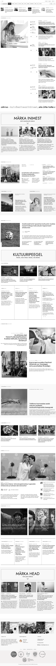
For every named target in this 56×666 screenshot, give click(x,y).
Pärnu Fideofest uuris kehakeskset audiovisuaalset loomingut (46, 280)
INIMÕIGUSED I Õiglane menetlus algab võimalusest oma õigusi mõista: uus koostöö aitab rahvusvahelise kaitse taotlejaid (45, 141)
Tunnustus (40, 437)
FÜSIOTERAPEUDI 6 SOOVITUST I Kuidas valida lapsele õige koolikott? (46, 88)
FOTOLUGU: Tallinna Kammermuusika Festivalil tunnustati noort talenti (46, 44)
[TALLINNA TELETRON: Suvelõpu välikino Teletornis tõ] (32, 628)
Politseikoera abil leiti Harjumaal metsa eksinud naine (48, 495)
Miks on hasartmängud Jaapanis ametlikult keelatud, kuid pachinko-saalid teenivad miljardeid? (20, 550)
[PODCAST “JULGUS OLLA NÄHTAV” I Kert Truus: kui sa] (14, 628)
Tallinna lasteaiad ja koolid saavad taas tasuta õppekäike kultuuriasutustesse (8, 439)
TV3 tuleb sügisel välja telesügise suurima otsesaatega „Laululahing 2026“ (38, 243)
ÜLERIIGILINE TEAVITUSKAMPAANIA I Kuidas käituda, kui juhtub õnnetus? (15, 337)
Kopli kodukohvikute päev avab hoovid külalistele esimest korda (50, 243)
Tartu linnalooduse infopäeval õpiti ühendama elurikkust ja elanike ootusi (27, 439)
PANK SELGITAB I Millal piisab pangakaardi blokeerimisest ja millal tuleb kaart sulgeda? (46, 66)
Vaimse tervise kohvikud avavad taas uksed (48, 499)
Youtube (53, 1)
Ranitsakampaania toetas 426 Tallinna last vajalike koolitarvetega (23, 10)
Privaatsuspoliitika (40, 642)
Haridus (43, 291)
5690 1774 (24, 641)
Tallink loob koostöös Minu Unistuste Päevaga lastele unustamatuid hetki (50, 11)
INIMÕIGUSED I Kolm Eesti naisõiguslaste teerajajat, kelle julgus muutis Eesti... (41, 525)
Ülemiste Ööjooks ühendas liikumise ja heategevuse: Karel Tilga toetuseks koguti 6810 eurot (36, 11)
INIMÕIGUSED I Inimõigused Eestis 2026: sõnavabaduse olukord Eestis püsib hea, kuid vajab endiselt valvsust (49, 201)
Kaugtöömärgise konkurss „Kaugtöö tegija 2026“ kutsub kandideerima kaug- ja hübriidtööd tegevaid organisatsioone (46, 440)
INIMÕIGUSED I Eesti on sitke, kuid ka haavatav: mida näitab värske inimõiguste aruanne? (6, 296)
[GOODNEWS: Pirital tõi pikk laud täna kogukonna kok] (5, 628)
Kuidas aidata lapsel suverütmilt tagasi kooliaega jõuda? (48, 547)
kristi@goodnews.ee (25, 642)
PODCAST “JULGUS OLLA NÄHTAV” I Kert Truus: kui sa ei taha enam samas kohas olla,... (49, 179)
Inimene (44, 176)
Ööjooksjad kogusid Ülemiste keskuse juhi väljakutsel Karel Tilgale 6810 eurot (35, 548)
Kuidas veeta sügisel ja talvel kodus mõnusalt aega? (7, 547)
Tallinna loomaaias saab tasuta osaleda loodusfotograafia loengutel (41, 405)
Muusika (39, 42)
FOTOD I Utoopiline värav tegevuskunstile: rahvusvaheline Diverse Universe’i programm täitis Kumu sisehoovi (8, 281)
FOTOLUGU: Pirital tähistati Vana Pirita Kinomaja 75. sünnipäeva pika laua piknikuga (49, 173)
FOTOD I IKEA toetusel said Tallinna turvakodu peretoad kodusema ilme (9, 11)
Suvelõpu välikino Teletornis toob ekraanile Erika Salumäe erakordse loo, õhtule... (13, 525)
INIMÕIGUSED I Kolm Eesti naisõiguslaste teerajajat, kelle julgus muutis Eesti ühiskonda (26, 141)
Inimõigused (40, 20)
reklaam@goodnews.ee (45, 645)
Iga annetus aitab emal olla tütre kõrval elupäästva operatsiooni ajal (26, 243)
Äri (38, 437)
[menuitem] (9, 4)
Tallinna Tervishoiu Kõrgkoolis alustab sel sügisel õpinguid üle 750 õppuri (15, 38)
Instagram (49, 1)
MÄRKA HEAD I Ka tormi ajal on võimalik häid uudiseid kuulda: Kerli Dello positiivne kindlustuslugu (45, 597)
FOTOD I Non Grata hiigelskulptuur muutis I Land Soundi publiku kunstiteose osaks (27, 280)
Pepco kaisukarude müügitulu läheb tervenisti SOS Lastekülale (21, 294)
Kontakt (35, 649)
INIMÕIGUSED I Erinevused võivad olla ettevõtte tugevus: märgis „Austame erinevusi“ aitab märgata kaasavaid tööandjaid (9, 141)
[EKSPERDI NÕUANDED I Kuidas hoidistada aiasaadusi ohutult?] (10, 173)
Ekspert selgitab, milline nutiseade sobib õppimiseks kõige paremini (49, 167)
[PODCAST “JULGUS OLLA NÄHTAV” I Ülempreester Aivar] (49, 628)
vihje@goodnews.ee (4, 645)
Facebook (46, 1)
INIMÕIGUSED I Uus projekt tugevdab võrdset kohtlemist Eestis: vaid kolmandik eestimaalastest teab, (46, 23)
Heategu (20, 593)
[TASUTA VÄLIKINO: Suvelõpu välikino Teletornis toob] (40, 628)
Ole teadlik (21, 333)
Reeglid (24, 649)
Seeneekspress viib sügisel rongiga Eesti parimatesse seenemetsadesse (20, 202)
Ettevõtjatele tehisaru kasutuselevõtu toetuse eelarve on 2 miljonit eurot (48, 490)
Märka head (2, 593)
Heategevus (6, 7)
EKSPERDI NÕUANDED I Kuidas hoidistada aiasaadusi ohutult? (30, 174)
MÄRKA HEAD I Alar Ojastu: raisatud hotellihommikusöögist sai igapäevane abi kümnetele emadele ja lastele (9, 597)
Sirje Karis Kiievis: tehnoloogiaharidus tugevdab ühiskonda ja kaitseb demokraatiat (18, 485)
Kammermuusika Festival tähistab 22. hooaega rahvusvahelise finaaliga (40, 364)
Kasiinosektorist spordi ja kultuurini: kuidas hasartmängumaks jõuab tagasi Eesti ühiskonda (38, 226)
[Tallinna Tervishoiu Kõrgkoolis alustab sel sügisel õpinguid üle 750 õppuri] (14, 34)
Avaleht (21, 649)
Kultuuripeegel (3, 277)
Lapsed (39, 85)
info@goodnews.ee (40, 639)
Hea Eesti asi (39, 593)
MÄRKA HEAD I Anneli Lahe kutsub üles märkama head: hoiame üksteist (26, 596)
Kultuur (36, 360)
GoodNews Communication (34, 664)
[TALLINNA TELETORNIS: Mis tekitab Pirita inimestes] (23, 628)
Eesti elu (20, 138)
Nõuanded (44, 164)
